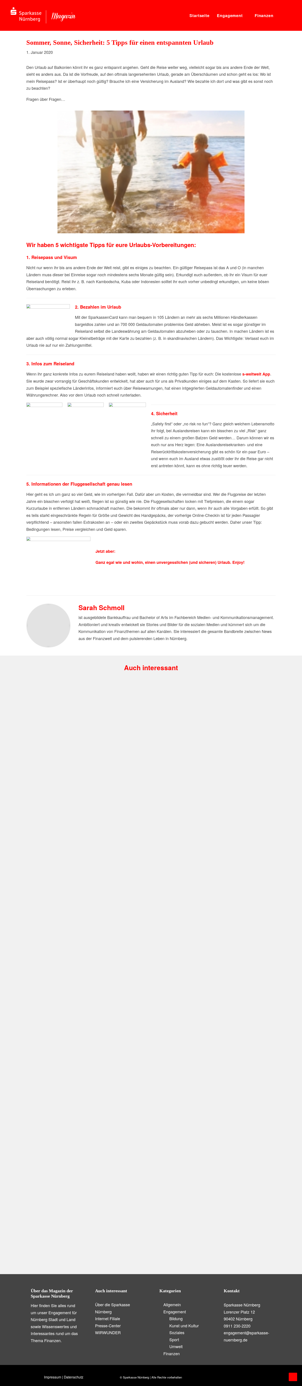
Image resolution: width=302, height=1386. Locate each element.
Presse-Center (108, 1325)
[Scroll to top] (293, 1376)
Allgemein (172, 1304)
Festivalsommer (46, 1055)
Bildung (176, 1318)
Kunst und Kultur (78, 1048)
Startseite (199, 15)
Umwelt (72, 823)
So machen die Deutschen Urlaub (59, 1256)
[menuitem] (199, 15)
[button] (281, 15)
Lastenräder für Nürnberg (53, 830)
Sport (174, 1339)
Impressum (52, 1376)
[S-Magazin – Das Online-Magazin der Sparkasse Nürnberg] (43, 15)
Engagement (230, 15)
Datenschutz (73, 1376)
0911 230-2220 (237, 1326)
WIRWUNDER (108, 1332)
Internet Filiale (107, 1318)
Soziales (176, 1332)
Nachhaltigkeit (50, 823)
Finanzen (264, 15)
